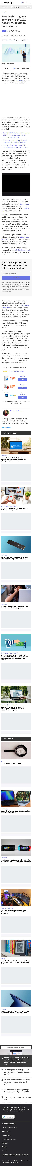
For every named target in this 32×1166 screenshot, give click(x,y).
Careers (4, 1151)
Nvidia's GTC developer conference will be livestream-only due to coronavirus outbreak (16, 135)
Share (6, 68)
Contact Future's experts (9, 1127)
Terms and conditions (8, 1124)
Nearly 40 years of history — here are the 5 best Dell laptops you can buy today (17, 1072)
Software (4, 12)
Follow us (17, 68)
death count (24, 204)
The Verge (19, 80)
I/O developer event (22, 250)
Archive (4, 1147)
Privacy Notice (25, 284)
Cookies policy (6, 1135)
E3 (23, 363)
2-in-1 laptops (15, 7)
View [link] (22, 379)
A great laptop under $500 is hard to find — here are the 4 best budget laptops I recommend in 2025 (16, 1061)
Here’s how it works (21, 40)
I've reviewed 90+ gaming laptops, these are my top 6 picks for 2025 (17, 1091)
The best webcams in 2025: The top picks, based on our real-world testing (17, 1082)
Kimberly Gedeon (14, 30)
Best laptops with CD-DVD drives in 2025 (17, 1098)
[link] (6, 378)
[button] (2, 2)
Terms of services (23, 282)
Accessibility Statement (9, 1139)
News (4, 31)
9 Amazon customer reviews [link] (16, 371)
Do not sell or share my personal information (15, 1154)
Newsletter (26, 68)
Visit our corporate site (16, 1111)
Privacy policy (6, 1131)
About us (4, 1143)
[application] (16, 183)
